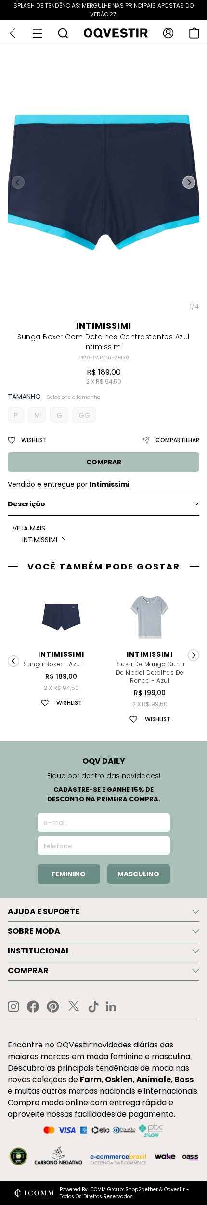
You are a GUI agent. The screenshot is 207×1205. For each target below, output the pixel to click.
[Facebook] (32, 1006)
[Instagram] (13, 1007)
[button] (188, 182)
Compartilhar (177, 440)
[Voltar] (12, 33)
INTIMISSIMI (103, 325)
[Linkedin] (111, 1006)
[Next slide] (193, 655)
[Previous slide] (13, 661)
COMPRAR (103, 462)
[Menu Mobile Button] (37, 33)
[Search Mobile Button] (63, 33)
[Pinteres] (53, 1006)
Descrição (26, 504)
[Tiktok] (93, 1006)
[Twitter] (73, 1006)
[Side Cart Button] (194, 33)
